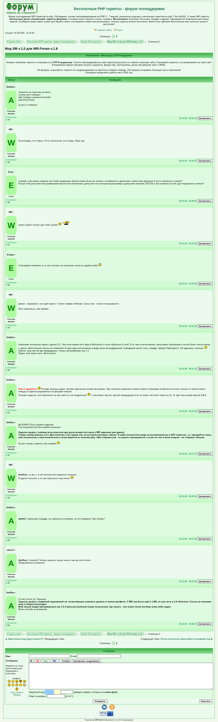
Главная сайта (104, 30)
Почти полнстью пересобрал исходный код (185, 639)
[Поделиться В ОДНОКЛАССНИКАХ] (112, 707)
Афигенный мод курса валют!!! (25, 639)
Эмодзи (16, 695)
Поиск (119, 30)
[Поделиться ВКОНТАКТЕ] (104, 707)
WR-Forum (99, 720)
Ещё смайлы (17, 692)
